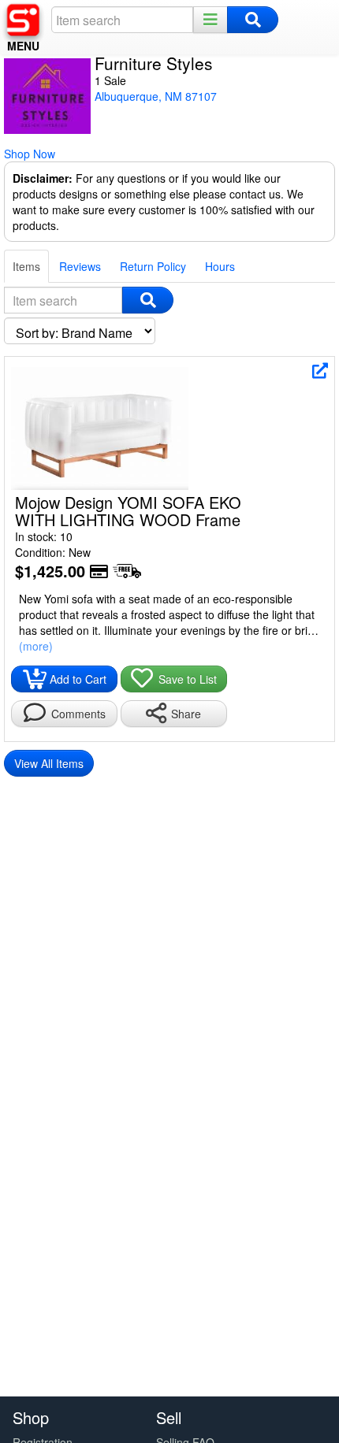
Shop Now (29, 153)
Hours (220, 266)
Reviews (80, 266)
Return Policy (153, 266)
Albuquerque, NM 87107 (156, 96)
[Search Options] (210, 19)
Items (26, 266)
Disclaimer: (43, 178)
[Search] (252, 19)
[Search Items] (147, 300)
